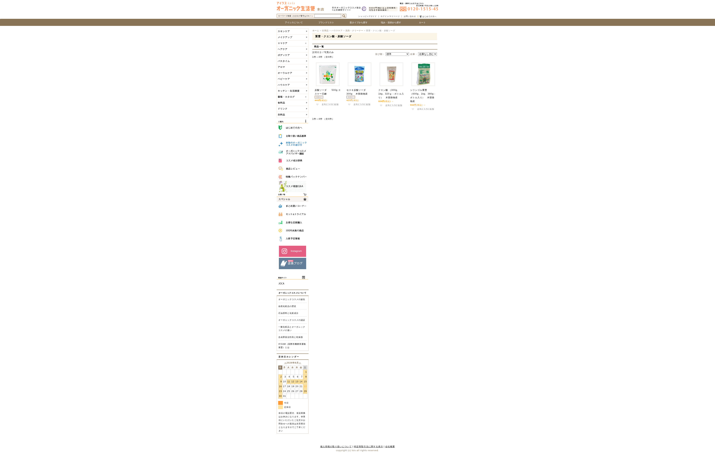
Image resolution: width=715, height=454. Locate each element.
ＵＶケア (282, 43)
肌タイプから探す (357, 22)
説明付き (317, 52)
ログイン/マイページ (390, 16)
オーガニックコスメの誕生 (291, 299)
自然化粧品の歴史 (287, 306)
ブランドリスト (325, 22)
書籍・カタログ (286, 96)
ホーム (315, 30)
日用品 (325, 30)
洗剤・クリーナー (354, 30)
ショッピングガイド (367, 16)
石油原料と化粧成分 (288, 313)
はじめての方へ (429, 16)
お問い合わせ (410, 16)
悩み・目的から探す (390, 22)
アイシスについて (293, 22)
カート (422, 22)
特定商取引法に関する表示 (368, 446)
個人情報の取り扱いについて (336, 446)
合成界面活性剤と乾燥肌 (290, 337)
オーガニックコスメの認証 (291, 320)
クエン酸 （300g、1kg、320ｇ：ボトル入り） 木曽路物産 (391, 94)
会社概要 (390, 446)
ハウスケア (337, 30)
